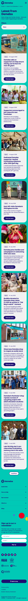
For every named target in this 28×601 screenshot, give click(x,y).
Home (3, 6)
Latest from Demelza (12, 6)
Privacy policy (5, 586)
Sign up (13, 543)
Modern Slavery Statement (8, 590)
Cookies (3, 588)
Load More (13, 471)
